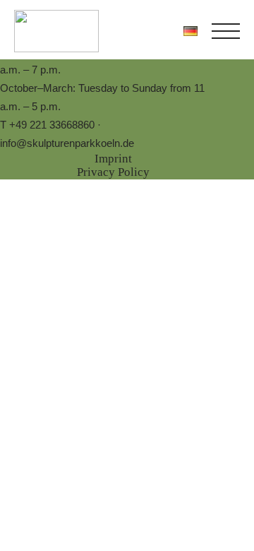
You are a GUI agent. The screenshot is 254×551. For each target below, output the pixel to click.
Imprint (113, 158)
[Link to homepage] (56, 31)
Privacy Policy (113, 172)
